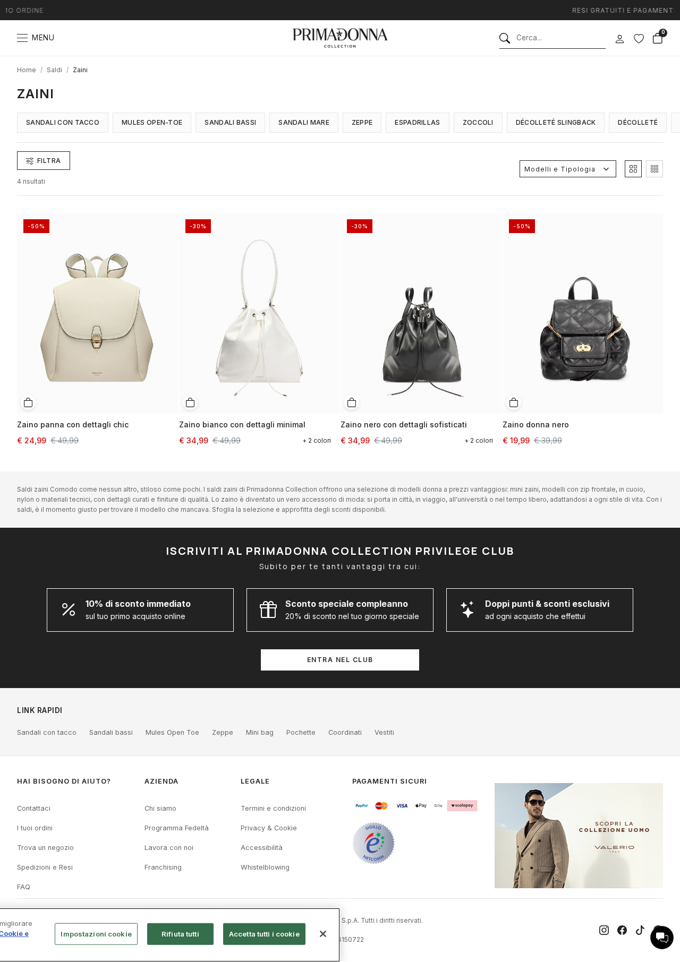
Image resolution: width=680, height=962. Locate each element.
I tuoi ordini (35, 828)
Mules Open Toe (172, 732)
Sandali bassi (111, 732)
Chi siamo (160, 808)
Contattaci (33, 808)
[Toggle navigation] (22, 38)
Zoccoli (478, 122)
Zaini (80, 70)
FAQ (23, 887)
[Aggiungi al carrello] (28, 402)
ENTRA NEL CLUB (340, 660)
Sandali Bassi (230, 122)
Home (26, 70)
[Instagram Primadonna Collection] (604, 930)
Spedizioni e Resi (45, 867)
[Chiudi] (323, 934)
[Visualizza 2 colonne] (633, 168)
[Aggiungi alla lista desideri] (166, 219)
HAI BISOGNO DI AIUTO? (64, 781)
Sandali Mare (303, 122)
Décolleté (638, 122)
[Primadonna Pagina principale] (340, 38)
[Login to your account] (619, 39)
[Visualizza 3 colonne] (654, 168)
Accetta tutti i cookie (264, 934)
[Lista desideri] (638, 38)
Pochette (301, 732)
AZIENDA (161, 781)
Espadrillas (417, 122)
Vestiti (384, 732)
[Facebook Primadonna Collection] (622, 930)
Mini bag (260, 732)
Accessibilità (262, 848)
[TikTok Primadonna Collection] (640, 930)
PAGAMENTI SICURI (389, 781)
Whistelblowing (265, 867)
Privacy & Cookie (269, 828)
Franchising (163, 867)
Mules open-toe (152, 122)
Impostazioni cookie (96, 934)
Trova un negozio (45, 848)
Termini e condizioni (273, 808)
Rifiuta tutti (180, 934)
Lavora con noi (168, 848)
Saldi (54, 70)
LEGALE (255, 781)
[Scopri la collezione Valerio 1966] (579, 835)
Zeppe (362, 122)
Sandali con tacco (62, 122)
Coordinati (345, 732)
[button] (662, 937)
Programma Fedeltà (176, 828)
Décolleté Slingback (556, 122)
